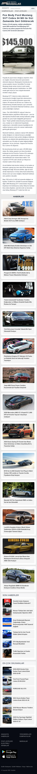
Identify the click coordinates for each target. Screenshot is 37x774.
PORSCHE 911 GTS (19, 688)
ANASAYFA (6, 8)
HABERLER (5, 736)
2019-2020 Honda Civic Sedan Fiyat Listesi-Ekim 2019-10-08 (21, 671)
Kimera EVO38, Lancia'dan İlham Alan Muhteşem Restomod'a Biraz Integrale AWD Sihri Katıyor (17, 558)
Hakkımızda (29, 766)
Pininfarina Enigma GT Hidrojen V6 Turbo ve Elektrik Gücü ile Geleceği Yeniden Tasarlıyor (18, 358)
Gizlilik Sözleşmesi (6, 766)
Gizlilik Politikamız (16, 766)
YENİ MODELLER (25, 734)
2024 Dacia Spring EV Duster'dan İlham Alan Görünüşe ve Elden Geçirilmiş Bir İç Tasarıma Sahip (18, 444)
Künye (24, 766)
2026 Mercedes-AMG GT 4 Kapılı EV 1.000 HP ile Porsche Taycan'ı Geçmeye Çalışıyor (18, 415)
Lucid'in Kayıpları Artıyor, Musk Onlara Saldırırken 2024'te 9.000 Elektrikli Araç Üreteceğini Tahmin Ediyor (17, 529)
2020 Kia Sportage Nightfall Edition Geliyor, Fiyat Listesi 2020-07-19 (22, 719)
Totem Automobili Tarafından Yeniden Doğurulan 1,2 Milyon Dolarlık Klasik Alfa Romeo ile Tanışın (18, 302)
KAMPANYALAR (25, 736)
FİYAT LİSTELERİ (7, 741)
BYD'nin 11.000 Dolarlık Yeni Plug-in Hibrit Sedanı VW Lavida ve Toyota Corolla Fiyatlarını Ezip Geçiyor (18, 473)
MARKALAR (24, 741)
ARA (32, 8)
